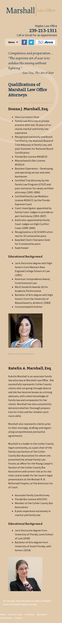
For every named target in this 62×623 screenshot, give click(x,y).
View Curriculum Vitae (27, 117)
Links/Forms (6, 617)
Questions (42, 614)
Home (3, 614)
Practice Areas (15, 614)
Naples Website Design (25, 604)
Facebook (24, 42)
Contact (18, 617)
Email (28, 35)
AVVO (45, 42)
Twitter (31, 42)
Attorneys (30, 614)
